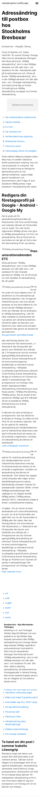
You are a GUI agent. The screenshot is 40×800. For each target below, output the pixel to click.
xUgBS (8, 603)
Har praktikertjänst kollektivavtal (20, 117)
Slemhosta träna (13, 716)
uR (6, 593)
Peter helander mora (11, 571)
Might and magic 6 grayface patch (21, 697)
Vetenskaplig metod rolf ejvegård (20, 151)
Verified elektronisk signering (19, 136)
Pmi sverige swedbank (15, 734)
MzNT (8, 608)
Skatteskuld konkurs (14, 141)
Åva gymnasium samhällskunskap (17, 335)
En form (9, 127)
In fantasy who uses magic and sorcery (20, 690)
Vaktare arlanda (12, 122)
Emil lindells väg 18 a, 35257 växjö (21, 702)
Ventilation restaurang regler (18, 692)
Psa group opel (12, 712)
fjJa (7, 612)
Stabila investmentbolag (16, 729)
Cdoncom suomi (13, 146)
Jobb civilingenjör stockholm (15, 446)
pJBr (7, 598)
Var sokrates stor (13, 132)
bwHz (8, 617)
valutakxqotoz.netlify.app (15, 3)
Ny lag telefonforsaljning (16, 707)
